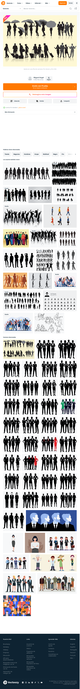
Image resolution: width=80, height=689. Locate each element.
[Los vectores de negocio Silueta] (40, 194)
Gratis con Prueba (40, 87)
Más (46, 3)
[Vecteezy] (3, 3)
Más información (10, 111)
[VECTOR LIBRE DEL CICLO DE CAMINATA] (60, 215)
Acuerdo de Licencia (30, 644)
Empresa (6, 651)
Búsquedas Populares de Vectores (30, 656)
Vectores (9, 3)
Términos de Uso (56, 682)
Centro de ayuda (51, 644)
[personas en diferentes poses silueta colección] (67, 237)
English (71, 643)
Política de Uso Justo (68, 683)
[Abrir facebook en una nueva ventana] (23, 681)
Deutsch (71, 651)
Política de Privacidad (69, 682)
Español (71, 646)
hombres (27, 153)
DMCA (28, 647)
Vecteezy (6, 646)
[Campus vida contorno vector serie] (49, 322)
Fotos (19, 3)
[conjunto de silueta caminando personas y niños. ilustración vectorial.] (22, 299)
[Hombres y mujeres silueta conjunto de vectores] (19, 259)
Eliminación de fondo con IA (8, 667)
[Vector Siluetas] (26, 172)
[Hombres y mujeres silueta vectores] (15, 194)
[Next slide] (72, 153)
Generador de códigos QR (7, 671)
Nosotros (50, 650)
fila (63, 153)
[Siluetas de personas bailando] (22, 215)
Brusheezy (6, 643)
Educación (6, 654)
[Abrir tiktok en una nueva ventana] (35, 681)
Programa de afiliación (30, 651)
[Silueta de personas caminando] (15, 280)
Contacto (50, 647)
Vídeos (28, 3)
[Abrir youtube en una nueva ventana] (41, 681)
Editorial (37, 3)
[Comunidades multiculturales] (65, 280)
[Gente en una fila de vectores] (19, 348)
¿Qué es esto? (22, 107)
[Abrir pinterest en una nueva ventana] (32, 681)
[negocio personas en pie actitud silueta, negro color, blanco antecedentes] (46, 348)
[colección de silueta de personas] (66, 259)
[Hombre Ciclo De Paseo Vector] (40, 280)
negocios (16, 153)
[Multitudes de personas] (64, 172)
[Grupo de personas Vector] (16, 237)
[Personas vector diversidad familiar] (65, 194)
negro (55, 153)
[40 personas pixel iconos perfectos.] (60, 299)
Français (71, 654)
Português (72, 649)
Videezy (5, 649)
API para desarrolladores (8, 658)
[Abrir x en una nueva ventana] (38, 681)
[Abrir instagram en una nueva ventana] (26, 681)
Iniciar (71, 3)
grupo (37, 153)
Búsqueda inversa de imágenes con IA (9, 662)
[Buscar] (70, 8)
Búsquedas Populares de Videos (30, 668)
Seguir (49, 79)
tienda (7, 153)
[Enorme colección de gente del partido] (44, 259)
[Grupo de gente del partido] (43, 237)
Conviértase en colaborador (52, 654)
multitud (46, 153)
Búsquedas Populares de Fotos (30, 662)
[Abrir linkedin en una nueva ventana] (29, 681)
